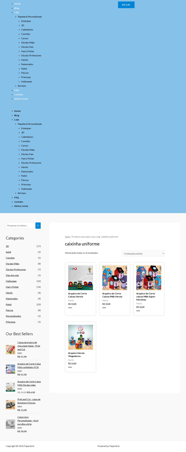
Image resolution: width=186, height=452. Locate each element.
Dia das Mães (28, 42)
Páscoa (24, 72)
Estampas (26, 21)
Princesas (26, 77)
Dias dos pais (12, 275)
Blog (16, 8)
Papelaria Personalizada (30, 16)
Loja (16, 12)
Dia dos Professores (31, 55)
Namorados (27, 64)
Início (67, 236)
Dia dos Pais (27, 46)
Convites (25, 33)
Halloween (26, 81)
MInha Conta (21, 99)
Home (17, 3)
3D (22, 25)
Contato (18, 94)
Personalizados (13, 316)
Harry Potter (27, 51)
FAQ (16, 90)
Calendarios (27, 29)
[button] (61, 106)
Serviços (22, 85)
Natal (24, 68)
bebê (8, 252)
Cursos (24, 38)
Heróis (24, 59)
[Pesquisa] (38, 225)
